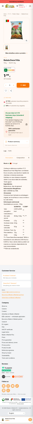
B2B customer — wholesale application (13, 316)
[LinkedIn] (4, 390)
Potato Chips (15, 14)
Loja (5, 151)
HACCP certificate (7, 329)
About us (4, 306)
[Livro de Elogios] (18, 376)
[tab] (7, 47)
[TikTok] (17, 386)
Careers (4, 309)
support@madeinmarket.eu (11, 292)
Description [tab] (9, 157)
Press (3, 337)
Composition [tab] (21, 157)
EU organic (5, 324)
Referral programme (8, 350)
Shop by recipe (6, 353)
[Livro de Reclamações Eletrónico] (6, 376)
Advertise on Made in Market (11, 297)
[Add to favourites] (6, 91)
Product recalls (6, 347)
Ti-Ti (9, 14)
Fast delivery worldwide (16, 1)
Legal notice (5, 332)
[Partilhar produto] (11, 91)
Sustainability (6, 355)
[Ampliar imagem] (26, 40)
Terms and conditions (8, 358)
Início (5, 14)
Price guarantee (6, 340)
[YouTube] (12, 386)
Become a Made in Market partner (13, 295)
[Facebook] (4, 386)
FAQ (3, 327)
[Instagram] (8, 386)
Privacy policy (6, 345)
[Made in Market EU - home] (10, 6)
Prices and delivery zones (10, 342)
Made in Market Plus (8, 334)
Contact (4, 311)
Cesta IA (4, 322)
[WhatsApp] (8, 390)
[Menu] (2, 6)
